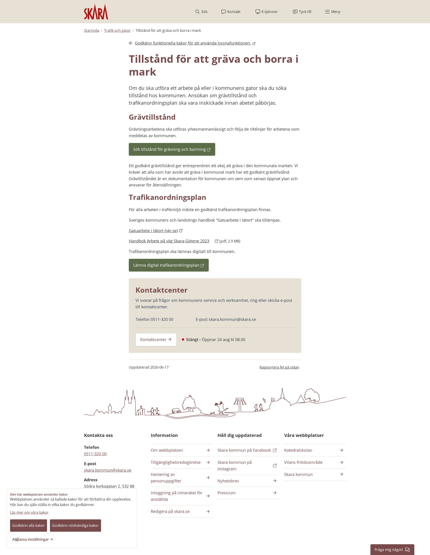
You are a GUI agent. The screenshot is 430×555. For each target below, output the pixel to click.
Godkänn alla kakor (28, 525)
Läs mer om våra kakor (29, 512)
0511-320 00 (95, 453)
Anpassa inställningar (30, 539)
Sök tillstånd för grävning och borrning (174, 151)
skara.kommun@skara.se (107, 470)
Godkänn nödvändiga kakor (75, 525)
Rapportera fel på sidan (279, 367)
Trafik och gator (117, 30)
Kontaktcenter (153, 339)
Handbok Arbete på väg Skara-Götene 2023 (174, 241)
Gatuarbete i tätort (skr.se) (153, 230)
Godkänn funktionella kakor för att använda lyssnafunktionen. (190, 43)
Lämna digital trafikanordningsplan (171, 266)
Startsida (91, 30)
